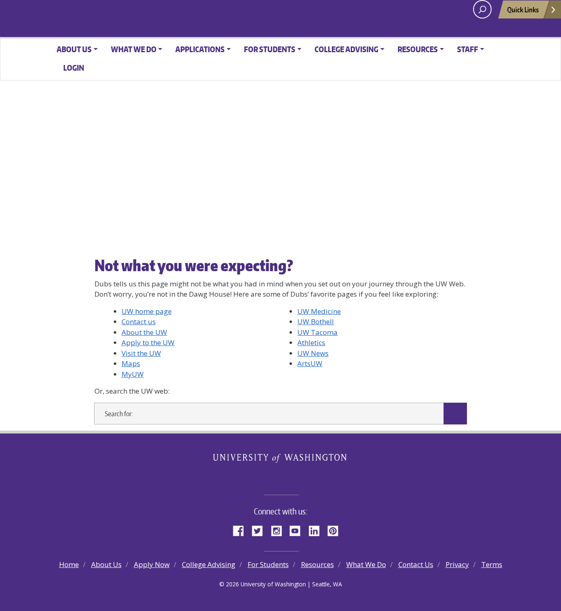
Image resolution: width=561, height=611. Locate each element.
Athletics (311, 342)
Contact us (139, 321)
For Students (268, 564)
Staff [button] (467, 49)
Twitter (260, 529)
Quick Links (523, 9)
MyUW (133, 374)
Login (73, 67)
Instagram (279, 529)
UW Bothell (315, 321)
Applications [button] (200, 49)
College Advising (208, 564)
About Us (106, 564)
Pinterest (336, 529)
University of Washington (280, 459)
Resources (317, 564)
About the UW (144, 332)
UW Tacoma (317, 332)
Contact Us (415, 564)
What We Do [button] (133, 49)
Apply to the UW (148, 342)
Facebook (241, 529)
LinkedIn (317, 529)
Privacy (457, 564)
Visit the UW (141, 353)
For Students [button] (269, 49)
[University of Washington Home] (155, 18)
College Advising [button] (346, 49)
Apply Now (152, 564)
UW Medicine (319, 311)
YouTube (298, 529)
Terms (491, 564)
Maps (131, 363)
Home (69, 564)
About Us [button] (74, 49)
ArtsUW (309, 363)
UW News (313, 353)
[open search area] (482, 9)
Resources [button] (418, 49)
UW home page (147, 311)
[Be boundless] (280, 476)
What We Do (366, 564)
